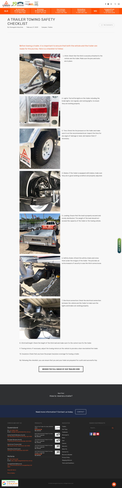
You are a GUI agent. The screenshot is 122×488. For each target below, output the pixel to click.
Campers (44, 27)
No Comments (108, 25)
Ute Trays (64, 429)
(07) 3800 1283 (13, 430)
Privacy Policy (66, 457)
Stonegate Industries (16, 27)
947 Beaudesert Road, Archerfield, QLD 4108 (19, 436)
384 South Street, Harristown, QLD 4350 (18, 446)
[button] (119, 4)
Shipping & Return (67, 460)
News (63, 438)
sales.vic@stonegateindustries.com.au (21, 460)
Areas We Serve (11, 470)
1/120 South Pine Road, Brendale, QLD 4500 (19, 441)
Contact (80, 412)
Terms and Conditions (68, 463)
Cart (63, 440)
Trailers (50, 27)
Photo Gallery (11, 473)
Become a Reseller (67, 454)
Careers (64, 443)
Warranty (64, 446)
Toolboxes (65, 432)
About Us (64, 449)
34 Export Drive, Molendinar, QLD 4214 (17, 450)
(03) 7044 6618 (13, 459)
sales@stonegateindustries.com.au (20, 432)
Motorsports (65, 435)
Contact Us (65, 452)
